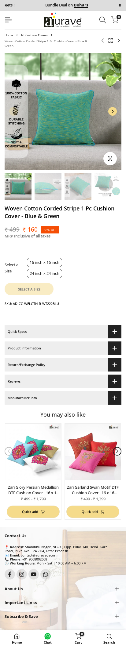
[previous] (13, 111)
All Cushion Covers (34, 35)
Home (9, 35)
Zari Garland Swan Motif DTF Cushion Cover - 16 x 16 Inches (93, 489)
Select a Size (11, 268)
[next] (112, 111)
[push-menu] (8, 20)
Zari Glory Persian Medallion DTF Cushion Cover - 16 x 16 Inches (33, 489)
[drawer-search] (102, 20)
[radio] (44, 262)
